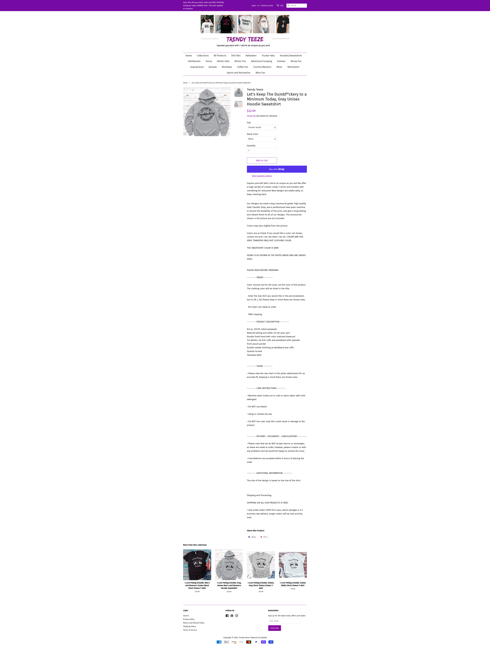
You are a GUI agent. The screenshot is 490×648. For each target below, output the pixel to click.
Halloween (251, 55)
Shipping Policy (189, 626)
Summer (281, 61)
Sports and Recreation (238, 72)
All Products (220, 55)
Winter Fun (240, 61)
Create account (267, 5)
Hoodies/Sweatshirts (291, 55)
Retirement (293, 67)
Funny (209, 61)
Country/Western (262, 67)
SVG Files (235, 55)
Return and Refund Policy (193, 623)
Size (249, 122)
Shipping (251, 116)
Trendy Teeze (243, 637)
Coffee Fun (242, 67)
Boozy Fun (296, 61)
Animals (213, 67)
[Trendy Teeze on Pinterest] (231, 616)
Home (189, 55)
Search (186, 616)
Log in (254, 5)
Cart (281, 5)
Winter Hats (223, 61)
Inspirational (197, 67)
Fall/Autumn (194, 61)
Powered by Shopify (258, 637)
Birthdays (227, 67)
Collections (203, 55)
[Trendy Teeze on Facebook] (227, 616)
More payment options (262, 176)
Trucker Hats (268, 55)
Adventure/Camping (261, 61)
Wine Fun (260, 72)
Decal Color (252, 134)
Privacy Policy (188, 619)
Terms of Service (190, 630)
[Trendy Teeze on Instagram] (236, 616)
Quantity (251, 145)
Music (279, 67)
